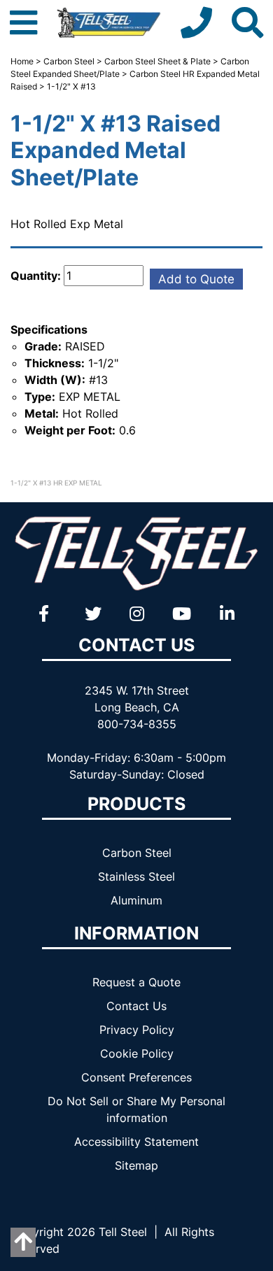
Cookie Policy (137, 1053)
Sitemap (136, 1165)
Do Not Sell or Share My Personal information (136, 1109)
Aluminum (136, 900)
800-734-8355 (136, 724)
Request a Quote (136, 982)
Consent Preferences (136, 1077)
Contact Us (136, 1006)
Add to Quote (196, 279)
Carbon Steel (68, 61)
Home (22, 61)
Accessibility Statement (136, 1142)
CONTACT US (136, 644)
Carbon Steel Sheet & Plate (157, 61)
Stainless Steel (136, 876)
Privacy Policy (136, 1030)
